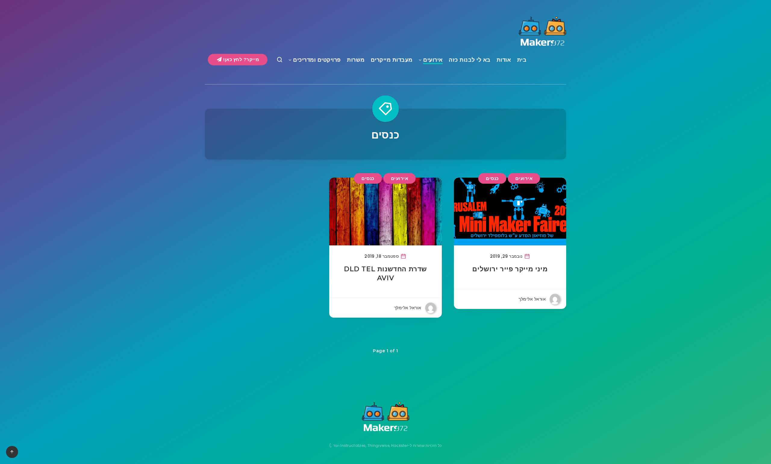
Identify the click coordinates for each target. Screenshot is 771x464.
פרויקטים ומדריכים (317, 60)
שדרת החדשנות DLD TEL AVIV (385, 273)
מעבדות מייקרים (392, 60)
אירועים (433, 60)
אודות (504, 60)
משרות (356, 60)
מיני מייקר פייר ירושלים (510, 269)
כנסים (492, 178)
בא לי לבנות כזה (470, 60)
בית (522, 60)
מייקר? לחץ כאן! (240, 59)
